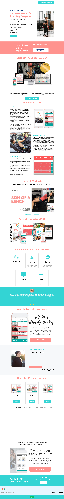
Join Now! (43, 482)
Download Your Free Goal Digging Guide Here (40, 50)
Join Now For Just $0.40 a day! (32, 98)
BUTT (43, 184)
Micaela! (32, 362)
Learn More (16, 401)
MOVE (40, 184)
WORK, (36, 407)
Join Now (13, 35)
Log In (20, 35)
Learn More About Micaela (35, 366)
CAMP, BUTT (43, 407)
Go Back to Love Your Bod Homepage (46, 2)
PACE (31, 407)
